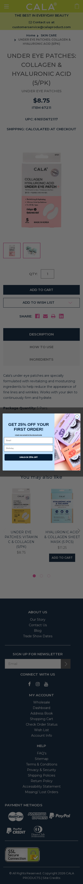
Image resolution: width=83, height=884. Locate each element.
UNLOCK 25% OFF (28, 457)
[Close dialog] (77, 417)
